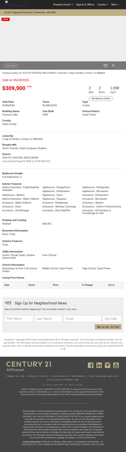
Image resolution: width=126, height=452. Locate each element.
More (115, 6)
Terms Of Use (15, 376)
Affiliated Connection (63, 380)
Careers (103, 6)
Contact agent (11, 65)
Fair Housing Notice (103, 376)
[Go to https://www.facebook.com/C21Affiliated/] (90, 365)
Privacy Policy (38, 376)
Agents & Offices (85, 4)
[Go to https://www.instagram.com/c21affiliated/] (107, 365)
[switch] (105, 66)
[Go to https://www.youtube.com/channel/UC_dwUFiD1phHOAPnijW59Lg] (116, 365)
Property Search (63, 6)
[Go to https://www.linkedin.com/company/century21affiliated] (99, 365)
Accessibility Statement (69, 376)
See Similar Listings (100, 98)
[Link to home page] (17, 5)
